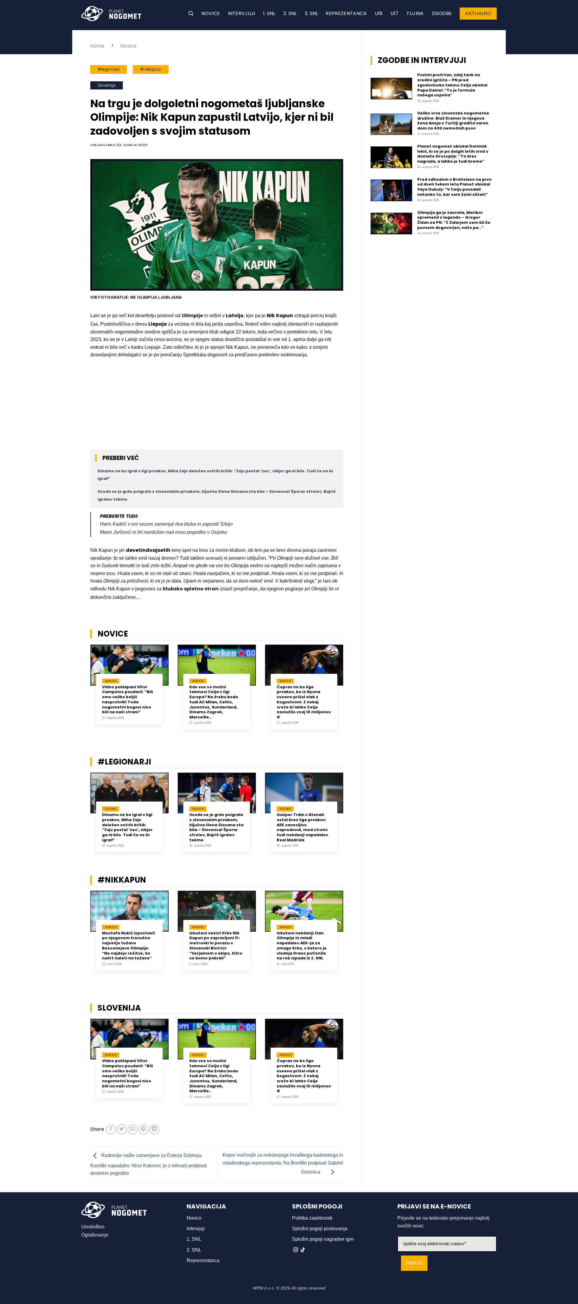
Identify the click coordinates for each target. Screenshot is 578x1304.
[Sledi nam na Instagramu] (295, 1250)
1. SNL (269, 13)
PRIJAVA (414, 1263)
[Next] (351, 691)
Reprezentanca (346, 13)
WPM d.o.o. (264, 1288)
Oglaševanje (94, 1234)
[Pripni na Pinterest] (143, 1129)
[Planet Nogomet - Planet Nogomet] (111, 13)
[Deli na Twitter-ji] (122, 1129)
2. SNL (290, 13)
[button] (190, 13)
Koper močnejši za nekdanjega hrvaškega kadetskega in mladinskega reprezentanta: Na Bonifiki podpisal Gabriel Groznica (282, 1163)
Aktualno (478, 13)
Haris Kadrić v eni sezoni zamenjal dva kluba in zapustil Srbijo (166, 524)
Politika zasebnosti (312, 1218)
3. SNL (311, 13)
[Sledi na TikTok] (302, 1250)
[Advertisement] (216, 407)
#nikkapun (150, 69)
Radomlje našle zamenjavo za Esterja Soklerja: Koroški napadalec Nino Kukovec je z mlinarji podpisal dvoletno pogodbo (148, 1164)
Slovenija (107, 85)
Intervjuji (241, 13)
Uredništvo (92, 1226)
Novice (210, 13)
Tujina (415, 13)
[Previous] (82, 691)
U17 (394, 13)
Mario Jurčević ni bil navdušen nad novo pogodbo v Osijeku (163, 532)
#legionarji (109, 69)
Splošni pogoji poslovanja (319, 1228)
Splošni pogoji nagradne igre (323, 1239)
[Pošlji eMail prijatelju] (133, 1129)
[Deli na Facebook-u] (111, 1129)
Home (97, 45)
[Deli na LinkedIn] (154, 1129)
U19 (379, 13)
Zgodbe (442, 13)
